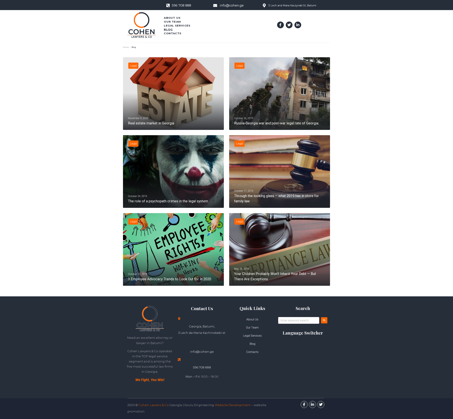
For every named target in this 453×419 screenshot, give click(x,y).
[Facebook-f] (280, 24)
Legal (133, 65)
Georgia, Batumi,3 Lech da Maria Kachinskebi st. (202, 330)
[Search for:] (298, 320)
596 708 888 (202, 367)
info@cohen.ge (202, 351)
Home (126, 47)
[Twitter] (289, 24)
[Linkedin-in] (297, 24)
